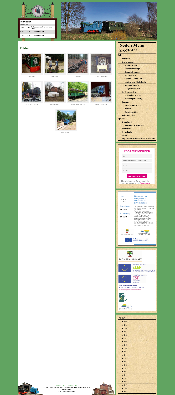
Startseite (126, 58)
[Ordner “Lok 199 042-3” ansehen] (66, 130)
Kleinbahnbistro (132, 85)
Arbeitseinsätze (131, 112)
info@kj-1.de (72, 386)
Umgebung (127, 122)
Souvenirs (126, 129)
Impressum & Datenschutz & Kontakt (138, 139)
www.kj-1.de (60, 386)
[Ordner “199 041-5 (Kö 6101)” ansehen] (101, 74)
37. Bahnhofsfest (37, 32)
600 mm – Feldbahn (133, 79)
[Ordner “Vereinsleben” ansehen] (55, 102)
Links (124, 135)
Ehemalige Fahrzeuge (134, 99)
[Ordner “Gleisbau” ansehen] (78, 74)
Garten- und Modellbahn (135, 82)
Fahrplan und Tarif (133, 105)
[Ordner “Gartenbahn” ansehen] (55, 74)
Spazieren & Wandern (134, 125)
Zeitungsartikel (128, 115)
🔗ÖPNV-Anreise (144, 183)
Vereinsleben (130, 75)
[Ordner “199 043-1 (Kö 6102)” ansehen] (32, 102)
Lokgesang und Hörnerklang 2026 (41, 27)
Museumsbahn (131, 65)
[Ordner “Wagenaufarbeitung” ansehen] (78, 102)
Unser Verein (127, 62)
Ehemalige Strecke (133, 95)
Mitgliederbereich (132, 89)
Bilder (124, 119)
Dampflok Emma (132, 72)
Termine (125, 102)
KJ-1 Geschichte (129, 92)
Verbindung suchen (136, 176)
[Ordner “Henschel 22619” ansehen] (101, 102)
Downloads (127, 132)
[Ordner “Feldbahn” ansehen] (32, 74)
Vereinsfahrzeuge (132, 69)
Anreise (128, 109)
